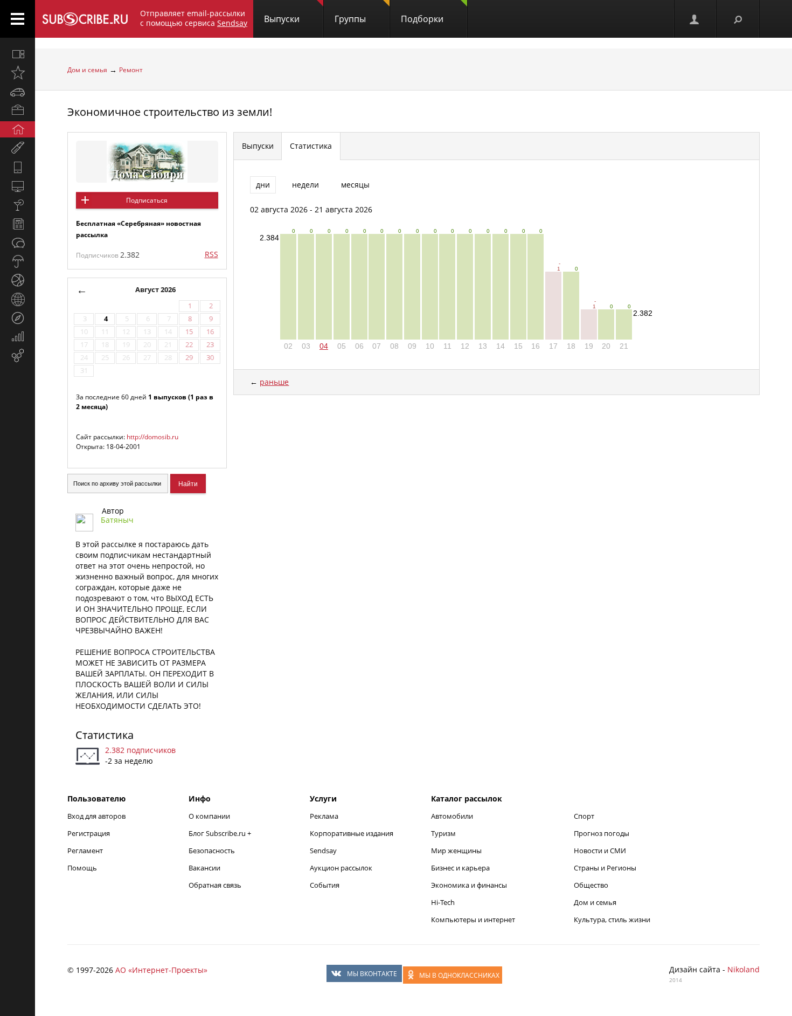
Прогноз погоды (601, 833)
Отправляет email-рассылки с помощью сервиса (193, 18)
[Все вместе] (17, 54)
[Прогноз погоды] (17, 261)
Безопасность (212, 850)
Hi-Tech (443, 902)
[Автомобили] (17, 92)
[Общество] (17, 242)
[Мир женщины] (17, 148)
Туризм (443, 833)
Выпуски (282, 19)
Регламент (85, 850)
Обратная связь (215, 885)
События (324, 885)
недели (305, 184)
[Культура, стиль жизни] (17, 205)
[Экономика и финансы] (17, 337)
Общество (591, 885)
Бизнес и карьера (460, 868)
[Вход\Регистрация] (695, 19)
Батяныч (117, 520)
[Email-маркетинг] (17, 356)
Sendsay (323, 850)
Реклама (324, 816)
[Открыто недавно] (17, 73)
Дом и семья (87, 69)
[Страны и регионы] (17, 299)
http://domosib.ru (152, 436)
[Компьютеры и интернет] (17, 186)
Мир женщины (456, 850)
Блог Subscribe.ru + (221, 833)
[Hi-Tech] (17, 167)
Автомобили (452, 816)
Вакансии (204, 868)
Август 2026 (155, 289)
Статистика (104, 735)
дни (263, 184)
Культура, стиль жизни (612, 919)
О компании (209, 816)
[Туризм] (17, 318)
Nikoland (743, 969)
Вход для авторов (96, 816)
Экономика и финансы (469, 885)
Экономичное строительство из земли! (169, 112)
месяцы (355, 184)
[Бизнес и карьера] (17, 110)
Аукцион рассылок (341, 868)
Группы (350, 19)
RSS (211, 254)
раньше (274, 382)
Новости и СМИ (600, 850)
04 (323, 346)
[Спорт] (17, 280)
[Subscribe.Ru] (85, 19)
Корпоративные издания (351, 833)
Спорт (584, 816)
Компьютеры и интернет (473, 919)
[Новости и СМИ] (17, 224)
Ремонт (131, 69)
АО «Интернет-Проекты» (161, 970)
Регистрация (88, 833)
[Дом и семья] (17, 129)
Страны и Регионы (605, 868)
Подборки (422, 19)
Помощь (82, 868)
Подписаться (147, 200)
